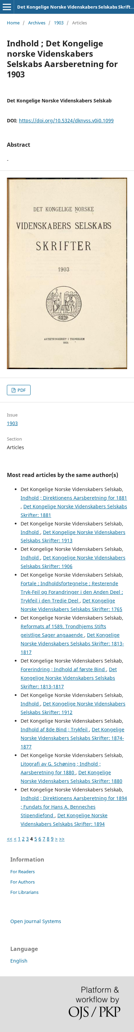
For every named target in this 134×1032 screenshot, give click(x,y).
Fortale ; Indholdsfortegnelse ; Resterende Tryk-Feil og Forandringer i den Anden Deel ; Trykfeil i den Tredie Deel (72, 592)
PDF (21, 390)
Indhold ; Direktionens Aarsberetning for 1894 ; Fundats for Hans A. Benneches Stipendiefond (74, 807)
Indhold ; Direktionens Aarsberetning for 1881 (74, 498)
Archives (36, 23)
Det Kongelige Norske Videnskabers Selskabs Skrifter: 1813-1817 (72, 643)
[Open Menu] (7, 7)
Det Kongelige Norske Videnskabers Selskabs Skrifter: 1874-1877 (72, 738)
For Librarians (24, 892)
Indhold (30, 532)
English (18, 960)
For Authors (22, 882)
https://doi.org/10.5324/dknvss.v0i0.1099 (66, 120)
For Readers (22, 871)
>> (62, 838)
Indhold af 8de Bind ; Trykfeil (55, 729)
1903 (59, 23)
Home (13, 23)
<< (9, 838)
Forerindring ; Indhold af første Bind (63, 669)
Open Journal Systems (35, 921)
